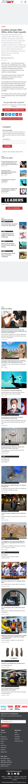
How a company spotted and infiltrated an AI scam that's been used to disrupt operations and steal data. (13, 422)
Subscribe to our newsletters (14, 110)
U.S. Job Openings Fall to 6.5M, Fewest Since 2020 (13, 608)
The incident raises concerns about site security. (13, 584)
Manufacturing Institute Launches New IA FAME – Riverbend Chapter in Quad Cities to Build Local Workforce (13, 637)
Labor (3, 26)
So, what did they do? (6, 665)
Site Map (15, 779)
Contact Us (9, 776)
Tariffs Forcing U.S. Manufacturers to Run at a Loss (13, 514)
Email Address (6, 139)
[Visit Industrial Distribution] (3, 709)
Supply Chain (5, 510)
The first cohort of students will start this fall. (12, 640)
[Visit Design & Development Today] (3, 706)
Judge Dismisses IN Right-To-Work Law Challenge (7, 235)
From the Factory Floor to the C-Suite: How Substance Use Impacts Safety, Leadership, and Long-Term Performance (9, 163)
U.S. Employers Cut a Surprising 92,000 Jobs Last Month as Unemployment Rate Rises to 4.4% (13, 543)
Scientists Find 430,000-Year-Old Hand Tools (13, 663)
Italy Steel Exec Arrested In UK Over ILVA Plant (9, 224)
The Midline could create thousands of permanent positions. (13, 364)
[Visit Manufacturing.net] (10, 709)
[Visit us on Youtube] (15, 774)
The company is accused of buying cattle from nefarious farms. (12, 451)
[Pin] (16, 114)
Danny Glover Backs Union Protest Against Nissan (8, 245)
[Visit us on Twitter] (12, 774)
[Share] (6, 114)
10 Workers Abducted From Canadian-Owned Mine (13, 581)
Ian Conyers (4, 554)
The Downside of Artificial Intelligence (8, 180)
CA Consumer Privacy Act (20, 778)
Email (2, 718)
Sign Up (5, 725)
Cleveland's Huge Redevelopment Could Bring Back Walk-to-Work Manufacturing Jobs (8, 172)
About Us (3, 776)
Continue (7, 146)
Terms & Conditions (8, 778)
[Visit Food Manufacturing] (10, 706)
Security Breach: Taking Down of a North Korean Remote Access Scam (9, 190)
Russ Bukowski (5, 459)
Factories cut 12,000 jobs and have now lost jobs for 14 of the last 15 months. (13, 546)
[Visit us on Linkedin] (18, 774)
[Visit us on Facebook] (9, 774)
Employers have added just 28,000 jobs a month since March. (13, 611)
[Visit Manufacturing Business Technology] (17, 709)
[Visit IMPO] (24, 706)
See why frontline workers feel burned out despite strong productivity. (13, 692)
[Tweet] (13, 114)
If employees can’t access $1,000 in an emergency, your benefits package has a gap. (13, 489)
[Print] (2, 114)
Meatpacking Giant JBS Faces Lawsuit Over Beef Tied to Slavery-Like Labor (12, 447)
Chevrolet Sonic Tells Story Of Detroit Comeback (8, 255)
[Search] (21, 2)
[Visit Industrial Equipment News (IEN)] (17, 706)
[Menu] (25, 2)
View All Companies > (14, 208)
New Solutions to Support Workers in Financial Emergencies (13, 486)
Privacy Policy (23, 776)
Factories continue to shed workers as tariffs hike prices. (13, 517)
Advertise (16, 776)
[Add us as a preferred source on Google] (20, 114)
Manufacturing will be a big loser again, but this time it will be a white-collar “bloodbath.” (12, 393)
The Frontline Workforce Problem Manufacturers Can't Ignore (10, 689)
